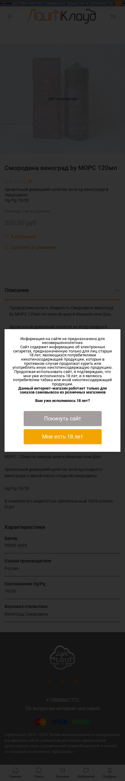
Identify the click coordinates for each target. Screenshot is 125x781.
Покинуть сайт (62, 419)
